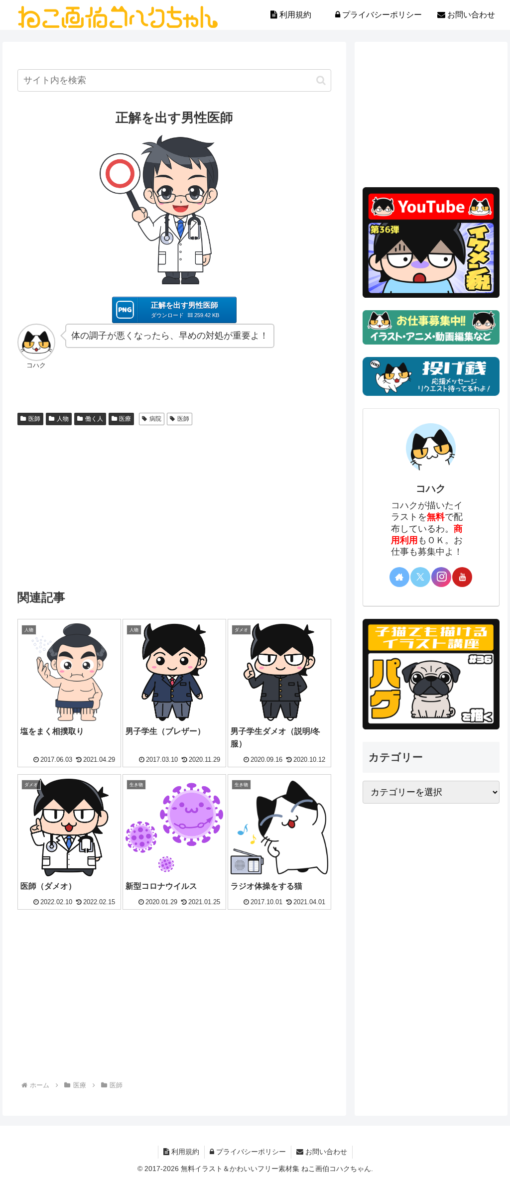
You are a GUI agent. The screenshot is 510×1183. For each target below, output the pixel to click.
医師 (34, 418)
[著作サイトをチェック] (399, 577)
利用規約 (184, 1152)
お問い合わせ (325, 1152)
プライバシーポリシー (250, 1152)
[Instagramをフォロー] (441, 577)
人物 (63, 418)
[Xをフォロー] (420, 577)
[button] (321, 80)
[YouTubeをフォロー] (462, 577)
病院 (155, 418)
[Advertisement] (174, 504)
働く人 (94, 418)
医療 (125, 418)
